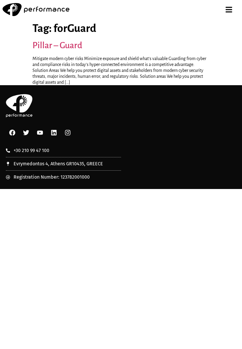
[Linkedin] (54, 132)
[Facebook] (12, 132)
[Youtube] (40, 132)
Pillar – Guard (57, 45)
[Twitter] (26, 132)
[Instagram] (67, 132)
